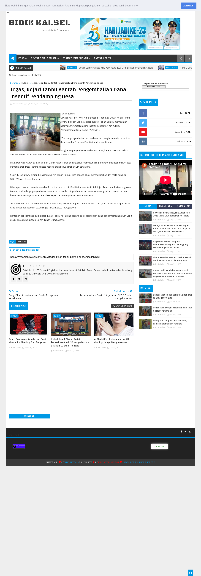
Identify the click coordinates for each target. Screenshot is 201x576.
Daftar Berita (102, 58)
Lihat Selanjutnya (124, 305)
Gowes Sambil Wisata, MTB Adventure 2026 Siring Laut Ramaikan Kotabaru (106, 67)
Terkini (148, 206)
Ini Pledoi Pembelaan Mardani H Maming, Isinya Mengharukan (111, 341)
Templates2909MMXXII (108, 462)
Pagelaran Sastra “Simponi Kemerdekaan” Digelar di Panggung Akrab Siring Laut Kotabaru (170, 244)
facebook (29, 416)
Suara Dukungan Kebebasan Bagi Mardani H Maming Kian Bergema (27, 341)
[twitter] (185, 432)
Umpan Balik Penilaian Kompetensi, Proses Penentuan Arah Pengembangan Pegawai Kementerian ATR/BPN (172, 273)
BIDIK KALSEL (40, 23)
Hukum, (44, 103)
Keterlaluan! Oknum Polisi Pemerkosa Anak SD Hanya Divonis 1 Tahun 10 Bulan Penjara (70, 342)
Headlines (165, 206)
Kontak (22, 58)
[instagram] (190, 432)
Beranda (14, 82)
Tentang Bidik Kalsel (44, 58)
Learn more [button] (131, 5)
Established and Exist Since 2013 (139, 462)
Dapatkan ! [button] (188, 5)
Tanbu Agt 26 (161, 68)
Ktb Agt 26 (62, 68)
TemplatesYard (71, 462)
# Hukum (22, 241)
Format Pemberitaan (75, 58)
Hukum (25, 82)
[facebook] (181, 432)
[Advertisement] (71, 362)
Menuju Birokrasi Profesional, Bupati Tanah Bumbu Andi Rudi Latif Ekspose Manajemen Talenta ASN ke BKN (171, 228)
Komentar (183, 206)
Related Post (18, 306)
